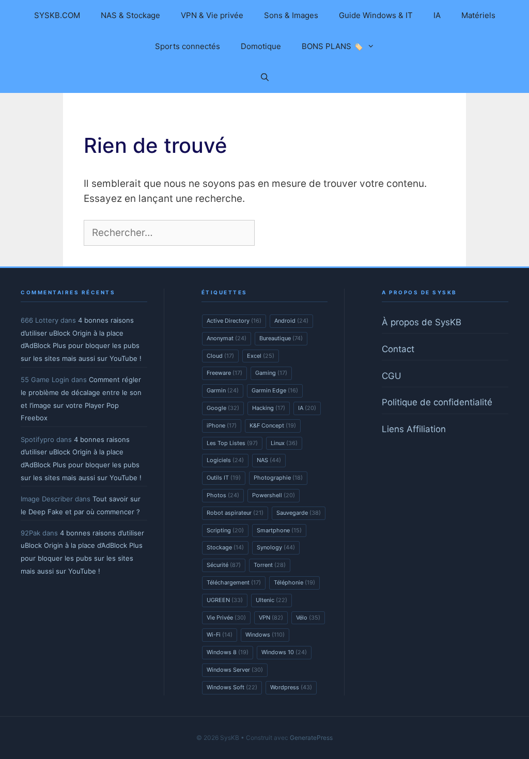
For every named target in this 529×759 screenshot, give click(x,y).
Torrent (270, 564)
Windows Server (235, 669)
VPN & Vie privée (212, 15)
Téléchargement (234, 582)
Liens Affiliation (414, 429)
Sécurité (224, 564)
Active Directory (234, 320)
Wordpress (291, 687)
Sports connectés (187, 46)
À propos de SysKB (421, 322)
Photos (223, 495)
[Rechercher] (274, 233)
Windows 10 (284, 652)
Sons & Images (291, 15)
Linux (284, 443)
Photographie (278, 477)
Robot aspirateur (235, 512)
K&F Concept (273, 425)
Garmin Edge (275, 390)
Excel (260, 355)
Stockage (225, 547)
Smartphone (279, 530)
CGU (391, 376)
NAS (269, 460)
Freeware (224, 372)
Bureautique (281, 338)
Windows (265, 634)
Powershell (273, 495)
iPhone (222, 425)
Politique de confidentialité (437, 402)
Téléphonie (294, 582)
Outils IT (224, 477)
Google (223, 408)
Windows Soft (232, 687)
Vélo (308, 617)
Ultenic (271, 600)
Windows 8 (227, 652)
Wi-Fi (219, 634)
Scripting (225, 530)
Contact (398, 349)
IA (437, 15)
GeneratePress (311, 737)
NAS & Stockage (130, 15)
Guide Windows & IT (376, 15)
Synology (276, 547)
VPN (271, 617)
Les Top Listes (232, 443)
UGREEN (225, 600)
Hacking (268, 408)
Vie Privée (226, 617)
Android (291, 320)
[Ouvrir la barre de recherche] (264, 77)
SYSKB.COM (57, 15)
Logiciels (225, 460)
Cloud (220, 355)
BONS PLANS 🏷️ (332, 46)
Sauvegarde (298, 512)
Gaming (271, 372)
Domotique (261, 46)
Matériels (478, 15)
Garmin (223, 390)
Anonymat (226, 338)
